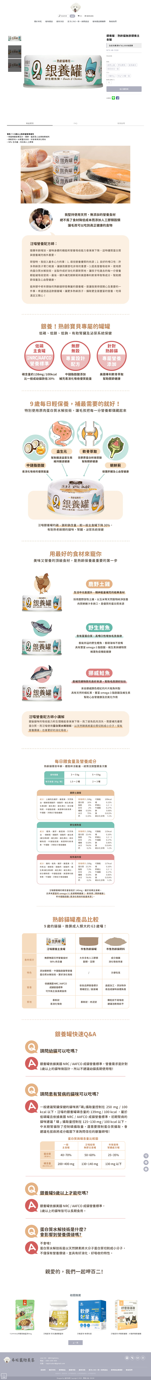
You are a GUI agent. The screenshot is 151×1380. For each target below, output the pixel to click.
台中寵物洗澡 (92, 1373)
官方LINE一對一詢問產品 (78, 21)
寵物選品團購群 (99, 21)
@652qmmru (53, 1358)
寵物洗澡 (64, 1373)
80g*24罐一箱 (124, 76)
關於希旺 (38, 21)
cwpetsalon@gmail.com (55, 1363)
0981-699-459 (51, 1361)
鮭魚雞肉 (132, 65)
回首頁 (43, 1370)
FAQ (75, 123)
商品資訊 (30, 123)
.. (82, 1378)
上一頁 (75, 1342)
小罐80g (111, 76)
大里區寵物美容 (82, 1373)
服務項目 (72, 1370)
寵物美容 (58, 1373)
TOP (4, 1377)
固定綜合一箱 (113, 69)
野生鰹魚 (122, 65)
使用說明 (121, 123)
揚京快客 (67, 1378)
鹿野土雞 (111, 65)
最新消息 (60, 21)
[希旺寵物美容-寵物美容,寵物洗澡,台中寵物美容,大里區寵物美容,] (75, 7)
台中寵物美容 (72, 1373)
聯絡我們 (113, 21)
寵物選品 (49, 21)
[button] (101, 72)
